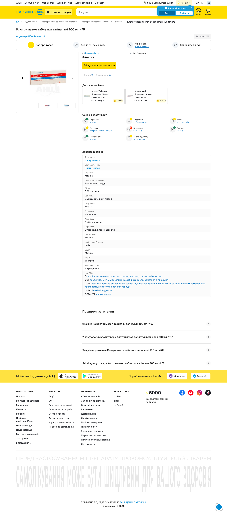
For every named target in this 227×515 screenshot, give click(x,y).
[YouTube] (190, 418)
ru (201, 2)
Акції (18, 2)
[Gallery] (47, 78)
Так (167, 13)
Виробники (86, 409)
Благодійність (23, 442)
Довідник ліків (64, 2)
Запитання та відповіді (93, 400)
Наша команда (24, 429)
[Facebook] (182, 418)
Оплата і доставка (91, 405)
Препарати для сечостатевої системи (59, 22)
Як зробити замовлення (61, 426)
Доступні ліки (32, 2)
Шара (117, 400)
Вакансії (20, 413)
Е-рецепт (100, 2)
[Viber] (177, 376)
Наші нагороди (24, 425)
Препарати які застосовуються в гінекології (102, 22)
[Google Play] (92, 376)
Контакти (21, 409)
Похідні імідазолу (102, 290)
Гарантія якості (89, 426)
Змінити (184, 13)
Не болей (118, 405)
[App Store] (68, 376)
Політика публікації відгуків (95, 439)
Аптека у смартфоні (59, 418)
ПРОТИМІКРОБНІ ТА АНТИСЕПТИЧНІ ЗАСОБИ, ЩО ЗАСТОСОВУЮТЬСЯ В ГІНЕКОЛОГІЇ (129, 280)
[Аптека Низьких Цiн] (30, 12)
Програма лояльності (60, 405)
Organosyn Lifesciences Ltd (30, 36)
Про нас (20, 396)
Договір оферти (57, 413)
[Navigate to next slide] (72, 78)
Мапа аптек (48, 2)
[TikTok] (208, 418)
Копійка (117, 396)
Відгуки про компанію (27, 434)
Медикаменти (30, 22)
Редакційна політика (92, 431)
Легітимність (88, 444)
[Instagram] (199, 418)
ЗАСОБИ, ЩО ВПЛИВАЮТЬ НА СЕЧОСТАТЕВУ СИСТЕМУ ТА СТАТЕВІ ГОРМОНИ (124, 276)
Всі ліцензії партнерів (27, 400)
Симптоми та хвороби (60, 409)
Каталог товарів (61, 12)
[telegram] (200, 376)
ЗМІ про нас (22, 438)
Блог (51, 400)
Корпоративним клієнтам (62, 422)
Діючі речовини (84, 2)
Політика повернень (91, 422)
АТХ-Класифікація (90, 396)
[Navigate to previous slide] (22, 78)
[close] (191, 7)
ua (197, 2)
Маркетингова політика (93, 435)
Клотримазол (92, 160)
